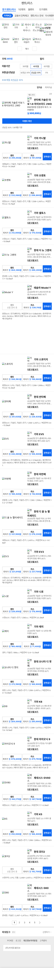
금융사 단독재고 (22, 15)
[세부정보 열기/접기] (48, 948)
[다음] (34, 48)
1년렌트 (22, 9)
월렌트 (31, 9)
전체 (7, 58)
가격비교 (7, 15)
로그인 (18, 940)
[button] (4, 111)
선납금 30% (36, 72)
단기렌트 (43, 9)
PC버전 (10, 940)
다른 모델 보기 (33, 148)
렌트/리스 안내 (37, 15)
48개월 (36, 66)
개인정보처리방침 (30, 940)
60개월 (47, 66)
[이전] (19, 48)
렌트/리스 (27, 3)
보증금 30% (26, 73)
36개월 (26, 67)
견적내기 (47, 156)
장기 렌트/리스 (9, 9)
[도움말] (16, 72)
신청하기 (46, 932)
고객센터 (43, 940)
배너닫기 (52, 27)
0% (46, 72)
